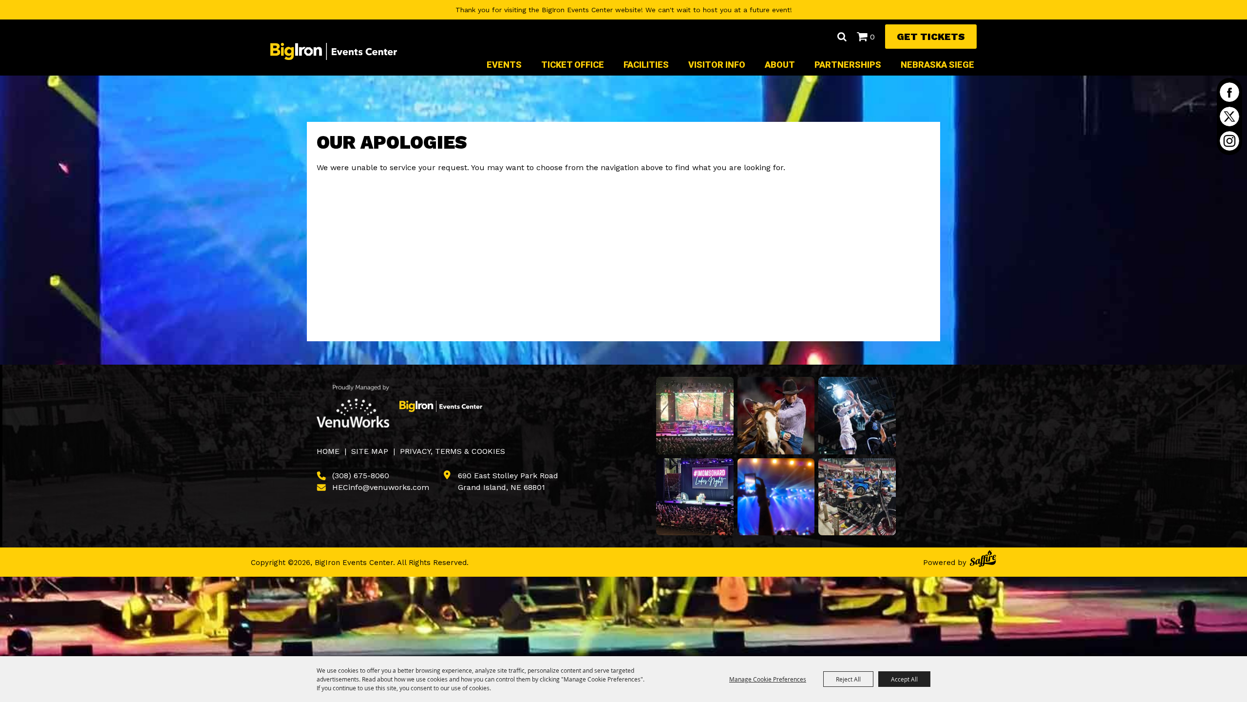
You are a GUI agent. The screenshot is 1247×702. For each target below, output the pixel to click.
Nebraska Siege (937, 64)
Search (841, 36)
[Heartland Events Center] (440, 406)
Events (504, 64)
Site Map (369, 451)
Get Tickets (931, 36)
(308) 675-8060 (360, 475)
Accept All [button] (904, 679)
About (780, 64)
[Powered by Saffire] (983, 560)
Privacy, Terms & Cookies (452, 451)
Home (328, 451)
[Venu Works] (353, 406)
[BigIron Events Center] (333, 51)
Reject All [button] (848, 679)
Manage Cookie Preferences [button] (767, 679)
